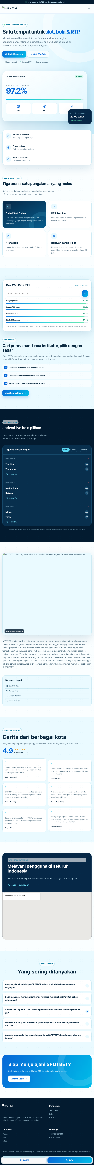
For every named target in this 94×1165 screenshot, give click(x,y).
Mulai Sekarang (15, 54)
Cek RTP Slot (14, 686)
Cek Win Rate (39, 54)
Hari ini (65, 450)
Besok (74, 450)
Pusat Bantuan (14, 701)
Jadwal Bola (13, 691)
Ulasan (5, 1134)
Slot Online (53, 1110)
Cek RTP (26, 1160)
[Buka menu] (89, 9)
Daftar (71, 1160)
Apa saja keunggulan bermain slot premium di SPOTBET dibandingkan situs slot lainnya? (43, 1036)
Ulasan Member (15, 696)
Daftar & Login (17, 1078)
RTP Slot (52, 1117)
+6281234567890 (20, 885)
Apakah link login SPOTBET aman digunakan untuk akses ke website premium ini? (42, 1011)
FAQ (4, 1137)
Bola (51, 1114)
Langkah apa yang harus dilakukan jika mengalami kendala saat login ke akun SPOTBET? (42, 1024)
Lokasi (4, 1141)
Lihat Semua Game (14, 393)
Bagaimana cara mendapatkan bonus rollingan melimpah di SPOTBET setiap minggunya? (41, 998)
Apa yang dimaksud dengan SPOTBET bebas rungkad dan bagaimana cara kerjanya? (40, 986)
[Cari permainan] (85, 293)
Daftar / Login (54, 1137)
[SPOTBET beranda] (12, 8)
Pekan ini (84, 450)
